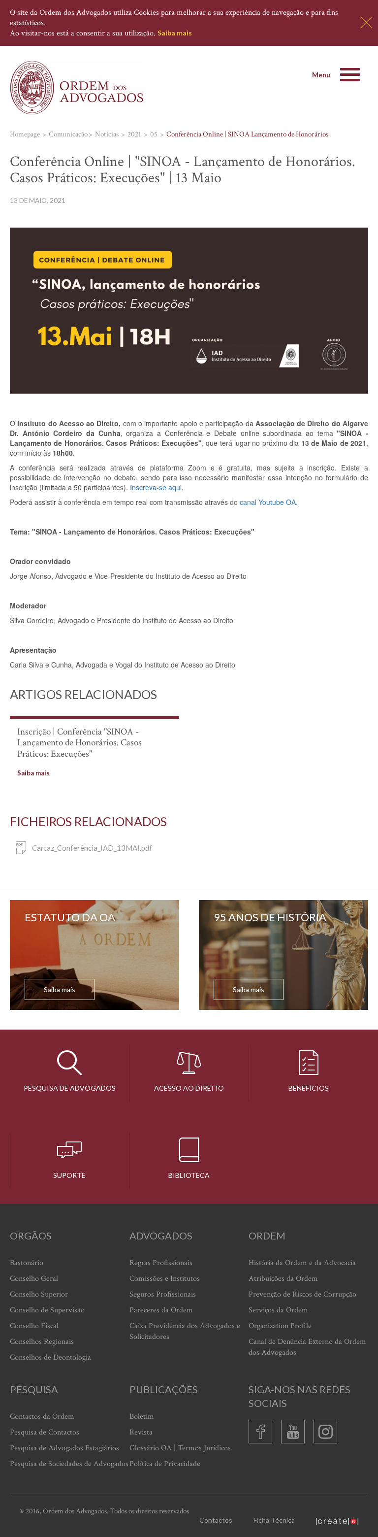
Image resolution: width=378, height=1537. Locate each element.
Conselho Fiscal (34, 1326)
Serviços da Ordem (278, 1310)
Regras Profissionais (160, 1263)
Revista (141, 1432)
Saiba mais (175, 33)
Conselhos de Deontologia (50, 1357)
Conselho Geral (34, 1278)
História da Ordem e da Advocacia (302, 1263)
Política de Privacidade (164, 1464)
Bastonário (26, 1263)
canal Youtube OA (268, 502)
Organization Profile (280, 1326)
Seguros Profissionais (162, 1294)
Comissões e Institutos (164, 1278)
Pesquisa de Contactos (44, 1432)
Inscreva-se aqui (156, 487)
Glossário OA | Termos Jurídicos (180, 1448)
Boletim (141, 1416)
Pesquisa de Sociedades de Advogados (69, 1464)
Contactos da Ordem (42, 1416)
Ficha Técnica (274, 1520)
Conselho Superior (39, 1294)
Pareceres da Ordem (161, 1310)
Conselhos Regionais (42, 1342)
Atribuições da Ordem (283, 1278)
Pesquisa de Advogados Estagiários (64, 1448)
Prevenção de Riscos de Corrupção (302, 1294)
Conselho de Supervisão (47, 1310)
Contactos (215, 1520)
